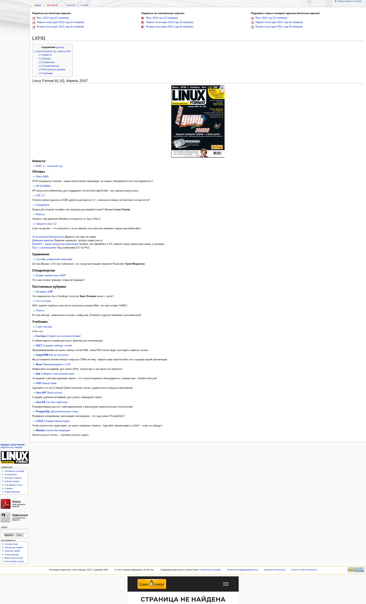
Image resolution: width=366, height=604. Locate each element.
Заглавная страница (14, 471)
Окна (49, 392)
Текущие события (13, 478)
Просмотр (70, 5)
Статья (37, 5)
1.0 (40, 195)
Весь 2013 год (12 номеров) (53, 18)
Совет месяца (44, 326)
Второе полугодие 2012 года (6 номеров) (60, 26)
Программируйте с (53, 364)
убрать (60, 47)
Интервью (44, 291)
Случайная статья (13, 485)
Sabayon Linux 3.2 (46, 224)
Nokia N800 (42, 176)
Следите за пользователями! (58, 336)
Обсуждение (52, 5)
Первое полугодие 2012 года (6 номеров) (279, 22)
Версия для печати (14, 558)
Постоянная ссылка (14, 561)
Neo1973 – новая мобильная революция (55, 244)
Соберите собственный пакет (55, 373)
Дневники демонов (43, 240)
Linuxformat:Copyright (210, 570)
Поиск (4, 527)
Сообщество (11, 474)
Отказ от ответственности (304, 570)
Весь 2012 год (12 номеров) (271, 18)
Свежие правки (12, 481)
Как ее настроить (52, 355)
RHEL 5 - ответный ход (49, 166)
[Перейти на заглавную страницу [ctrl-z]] (15, 457)
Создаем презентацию (53, 421)
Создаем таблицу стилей (54, 345)
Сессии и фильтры (52, 402)
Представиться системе (350, 1)
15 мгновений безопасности (48, 237)
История (84, 5)
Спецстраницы (12, 554)
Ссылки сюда (11, 544)
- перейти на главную (13, 446)
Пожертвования (12, 492)
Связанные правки (14, 547)
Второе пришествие (51, 275)
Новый (46, 383)
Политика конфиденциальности (242, 570)
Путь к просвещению (44, 247)
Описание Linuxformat (274, 570)
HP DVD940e (43, 186)
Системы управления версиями (54, 259)
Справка (9, 488)
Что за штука (43, 301)
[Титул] (198, 121)
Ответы (40, 310)
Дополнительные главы (57, 411)
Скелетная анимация (53, 430)
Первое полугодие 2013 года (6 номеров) (60, 22)
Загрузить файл (12, 551)
